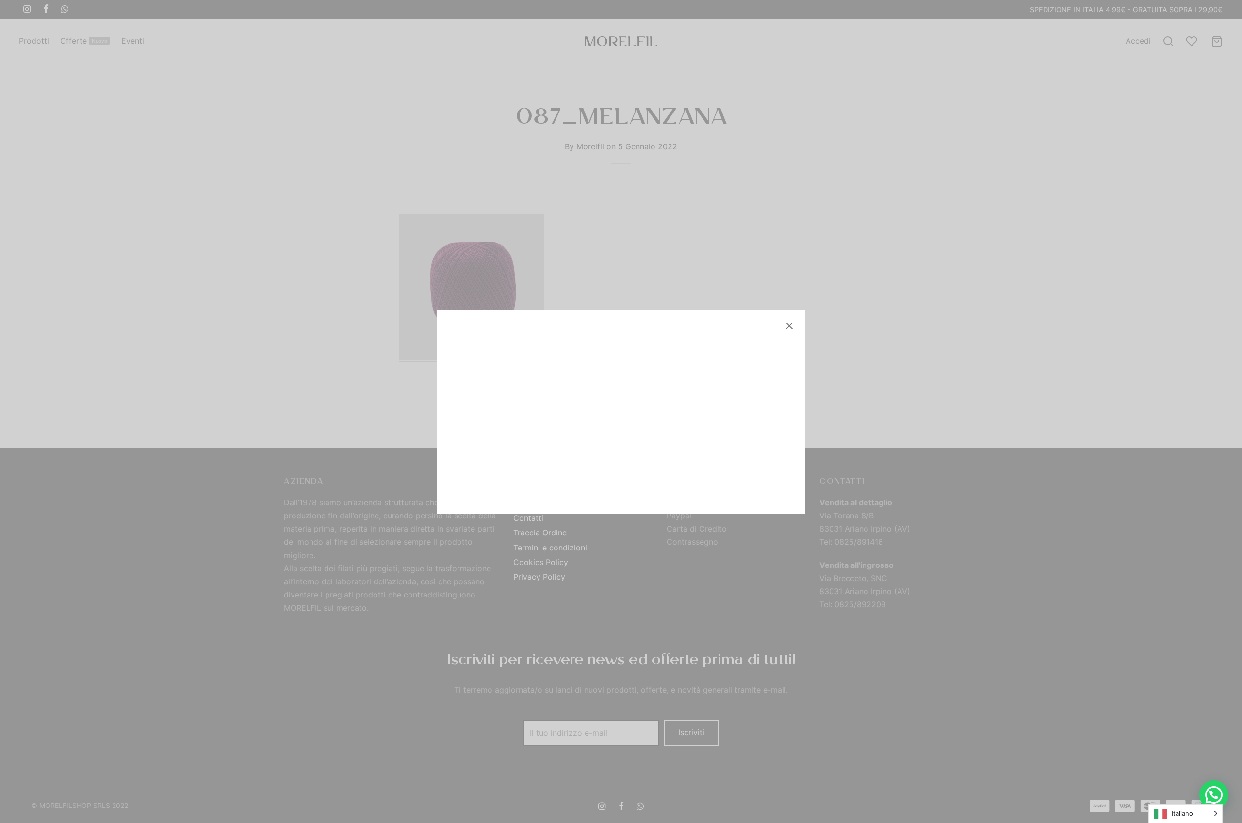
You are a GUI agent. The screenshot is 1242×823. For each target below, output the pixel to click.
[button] (1213, 794)
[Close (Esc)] (789, 326)
